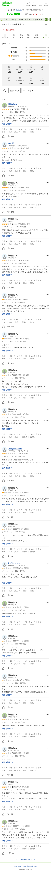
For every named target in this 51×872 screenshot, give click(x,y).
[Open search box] (4, 90)
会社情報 (17, 866)
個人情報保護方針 (30, 866)
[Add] (46, 25)
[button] (14, 105)
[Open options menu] (47, 104)
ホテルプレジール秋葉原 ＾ (13, 24)
